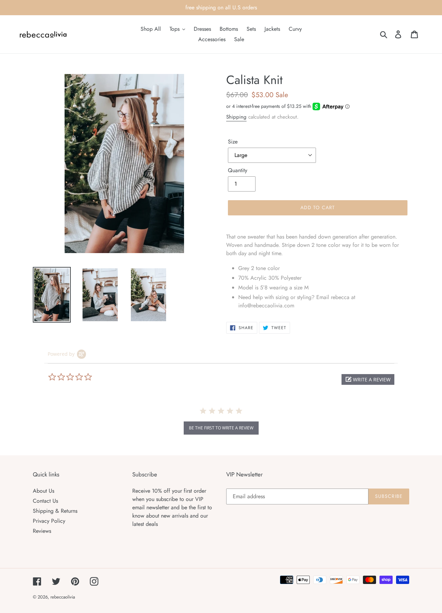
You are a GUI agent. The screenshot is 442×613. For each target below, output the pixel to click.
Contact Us (45, 501)
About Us (43, 491)
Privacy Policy (49, 521)
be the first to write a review (221, 428)
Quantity (237, 170)
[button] (368, 379)
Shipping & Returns (55, 511)
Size (233, 142)
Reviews (42, 531)
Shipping (236, 117)
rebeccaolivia (62, 597)
